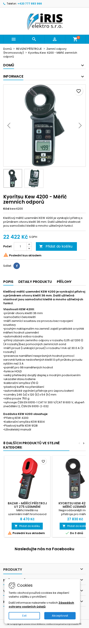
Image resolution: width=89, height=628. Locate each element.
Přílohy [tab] (64, 281)
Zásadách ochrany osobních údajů (41, 605)
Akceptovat (60, 616)
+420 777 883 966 (29, 3)
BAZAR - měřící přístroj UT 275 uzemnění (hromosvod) (27, 506)
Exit (24, 616)
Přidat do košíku (55, 246)
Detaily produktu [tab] (35, 281)
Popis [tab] (8, 281)
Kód (6, 209)
